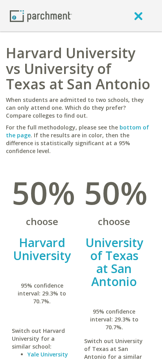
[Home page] (41, 15)
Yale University (48, 354)
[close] (138, 15)
